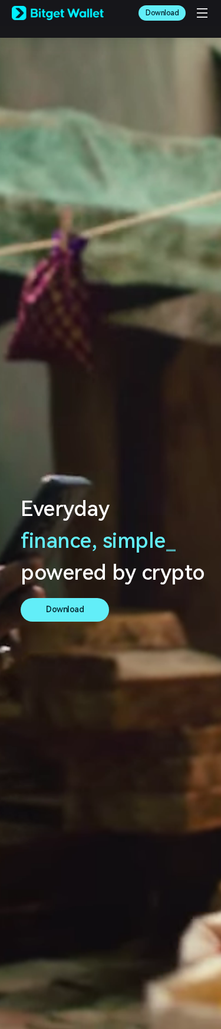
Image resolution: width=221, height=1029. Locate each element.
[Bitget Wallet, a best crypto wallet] (58, 13)
